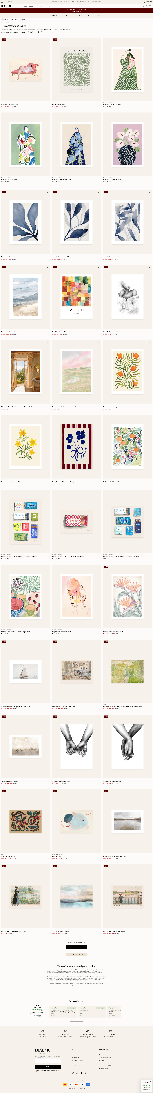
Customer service (104, 1052)
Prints (31, 6)
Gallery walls (58, 6)
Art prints (9, 19)
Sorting (100, 15)
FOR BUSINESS (78, 6)
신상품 (25, 6)
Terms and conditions (105, 1057)
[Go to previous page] (67, 954)
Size (89, 15)
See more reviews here (76, 1021)
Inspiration (68, 6)
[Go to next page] (85, 954)
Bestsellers (18, 6)
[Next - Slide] (122, 1011)
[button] (146, 1086)
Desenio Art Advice (104, 1049)
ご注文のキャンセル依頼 (105, 1066)
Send (47, 1066)
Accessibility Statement (78, 1060)
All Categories (54, 15)
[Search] (143, 6)
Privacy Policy (45, 1070)
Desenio (81, 1088)
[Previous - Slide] (47, 1011)
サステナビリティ (76, 1057)
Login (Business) (76, 1066)
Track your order (103, 1055)
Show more (76, 947)
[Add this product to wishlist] (48, 39)
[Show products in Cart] (150, 6)
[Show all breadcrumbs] (3, 19)
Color (67, 15)
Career (73, 1055)
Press (73, 1052)
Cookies (101, 1060)
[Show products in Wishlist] (146, 6)
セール (50, 6)
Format (79, 15)
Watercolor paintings (19, 19)
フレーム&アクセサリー (41, 6)
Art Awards (75, 1063)
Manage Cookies (103, 1068)
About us (74, 1049)
